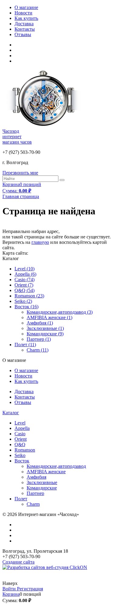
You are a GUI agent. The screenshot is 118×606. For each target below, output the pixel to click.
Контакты (25, 29)
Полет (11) (25, 344)
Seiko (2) (23, 301)
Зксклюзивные (42, 482)
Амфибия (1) (40, 322)
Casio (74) (24, 279)
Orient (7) (24, 284)
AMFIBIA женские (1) (49, 317)
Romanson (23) (29, 295)
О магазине (26, 7)
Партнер (35, 493)
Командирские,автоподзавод (56, 466)
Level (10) (24, 268)
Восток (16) (26, 306)
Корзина (11, 594)
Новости (23, 12)
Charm (33, 504)
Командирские (42, 487)
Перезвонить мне (20, 172)
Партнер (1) (39, 339)
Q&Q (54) (24, 290)
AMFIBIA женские (46, 471)
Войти (9, 588)
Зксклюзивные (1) (45, 328)
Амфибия (36, 477)
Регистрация (30, 588)
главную (40, 242)
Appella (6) (25, 274)
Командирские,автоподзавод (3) (60, 312)
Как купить (26, 18)
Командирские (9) (45, 333)
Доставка (24, 23)
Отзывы (23, 34)
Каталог (10, 412)
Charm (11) (37, 350)
